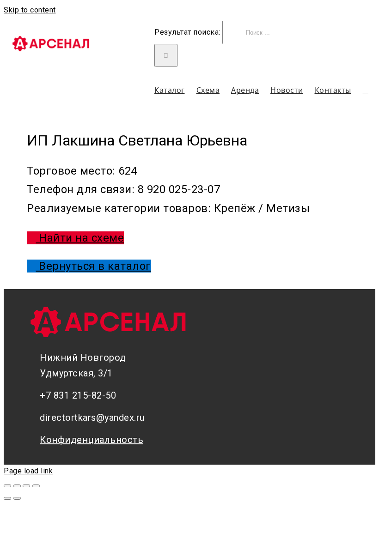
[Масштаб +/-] (36, 485)
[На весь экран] (26, 485)
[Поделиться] (17, 485)
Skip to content (30, 10)
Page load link (28, 470)
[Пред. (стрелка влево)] (7, 498)
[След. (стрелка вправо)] (17, 498)
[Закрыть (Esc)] (7, 485)
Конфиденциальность (91, 439)
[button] (366, 90)
